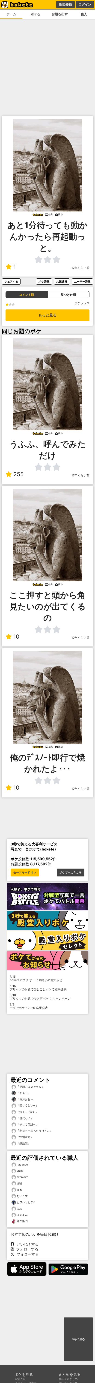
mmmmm (22, 1177)
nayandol (23, 1164)
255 (18, 474)
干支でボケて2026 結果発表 (29, 1006)
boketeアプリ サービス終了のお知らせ (36, 978)
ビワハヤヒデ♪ (26, 1202)
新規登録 (65, 4)
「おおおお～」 (26, 1099)
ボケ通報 (44, 281)
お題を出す (60, 14)
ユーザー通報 (82, 281)
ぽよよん (22, 1214)
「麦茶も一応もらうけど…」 (34, 1130)
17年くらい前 (80, 268)
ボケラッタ (81, 303)
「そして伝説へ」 (27, 1124)
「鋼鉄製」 (23, 1143)
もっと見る (47, 315)
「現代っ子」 (24, 1118)
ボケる (35, 14)
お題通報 (61, 281)
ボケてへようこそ (70, 872)
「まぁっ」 (23, 1093)
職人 (84, 14)
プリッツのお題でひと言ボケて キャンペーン (40, 996)
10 (16, 636)
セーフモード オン (24, 872)
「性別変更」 (24, 1137)
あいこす (22, 1196)
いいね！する (26, 1244)
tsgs (19, 1208)
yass (20, 1170)
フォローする (26, 1249)
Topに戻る (78, 1339)
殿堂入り (20, 1379)
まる (19, 1189)
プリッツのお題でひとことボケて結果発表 (38, 987)
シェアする (11, 281)
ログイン (84, 4)
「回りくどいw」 (27, 1105)
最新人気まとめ (68, 1379)
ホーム (11, 14)
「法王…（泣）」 (27, 1112)
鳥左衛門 (22, 1221)
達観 (19, 1183)
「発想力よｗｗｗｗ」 (30, 1086)
